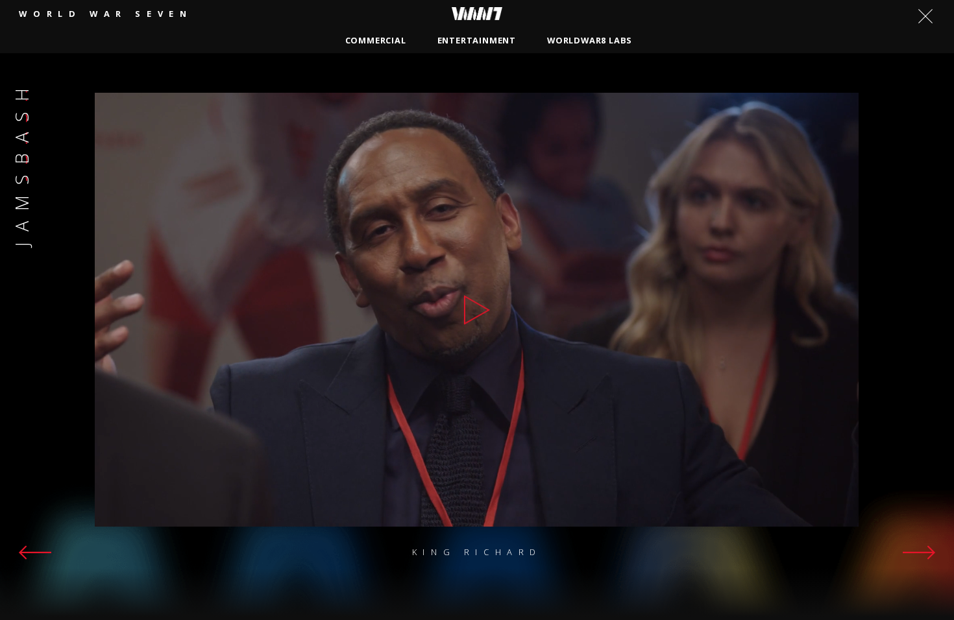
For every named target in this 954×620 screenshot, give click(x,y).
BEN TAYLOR (666, 76)
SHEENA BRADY (363, 76)
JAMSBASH (443, 76)
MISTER (172, 98)
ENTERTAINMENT (476, 40)
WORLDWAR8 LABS (589, 40)
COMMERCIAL (375, 40)
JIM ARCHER (742, 76)
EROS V (805, 76)
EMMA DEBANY (274, 76)
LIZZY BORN (238, 98)
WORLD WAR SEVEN (105, 13)
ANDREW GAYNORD (572, 76)
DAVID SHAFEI (187, 76)
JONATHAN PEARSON (335, 98)
